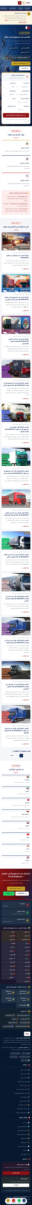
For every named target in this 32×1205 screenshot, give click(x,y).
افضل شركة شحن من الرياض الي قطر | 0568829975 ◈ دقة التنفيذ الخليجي (17, 687)
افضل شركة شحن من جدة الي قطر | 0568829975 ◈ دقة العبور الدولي (16, 556)
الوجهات (20, 8)
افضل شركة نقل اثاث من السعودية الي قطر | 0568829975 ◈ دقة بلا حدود (16, 472)
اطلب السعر (16, 1173)
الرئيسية (27, 8)
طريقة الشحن (25, 91)
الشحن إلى (12, 83)
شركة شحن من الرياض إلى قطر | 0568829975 (17, 257)
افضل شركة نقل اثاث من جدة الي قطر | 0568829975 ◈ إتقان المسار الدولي (17, 599)
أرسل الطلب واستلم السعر (15, 115)
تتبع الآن (16, 1185)
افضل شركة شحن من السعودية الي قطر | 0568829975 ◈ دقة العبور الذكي (16, 384)
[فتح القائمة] (19, 3)
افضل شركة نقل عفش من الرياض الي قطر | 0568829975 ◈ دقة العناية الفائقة (16, 731)
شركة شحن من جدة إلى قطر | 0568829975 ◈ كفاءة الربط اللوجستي (19, 342)
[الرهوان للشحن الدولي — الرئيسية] (28, 3)
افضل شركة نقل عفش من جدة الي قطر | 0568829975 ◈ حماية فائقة (17, 642)
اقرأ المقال (26, 269)
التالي (12, 755)
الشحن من (26, 83)
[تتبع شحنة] (23, 3)
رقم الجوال (26, 106)
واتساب (23, 68)
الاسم (14, 98)
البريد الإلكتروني (11, 106)
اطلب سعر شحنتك (15, 888)
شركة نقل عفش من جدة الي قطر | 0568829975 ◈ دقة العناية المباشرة (16, 514)
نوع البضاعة (12, 91)
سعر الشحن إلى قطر (20, 63)
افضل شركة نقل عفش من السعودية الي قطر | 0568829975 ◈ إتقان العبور (17, 430)
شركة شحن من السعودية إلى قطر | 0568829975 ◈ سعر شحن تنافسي (16, 299)
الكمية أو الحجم (25, 98)
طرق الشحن (12, 8)
